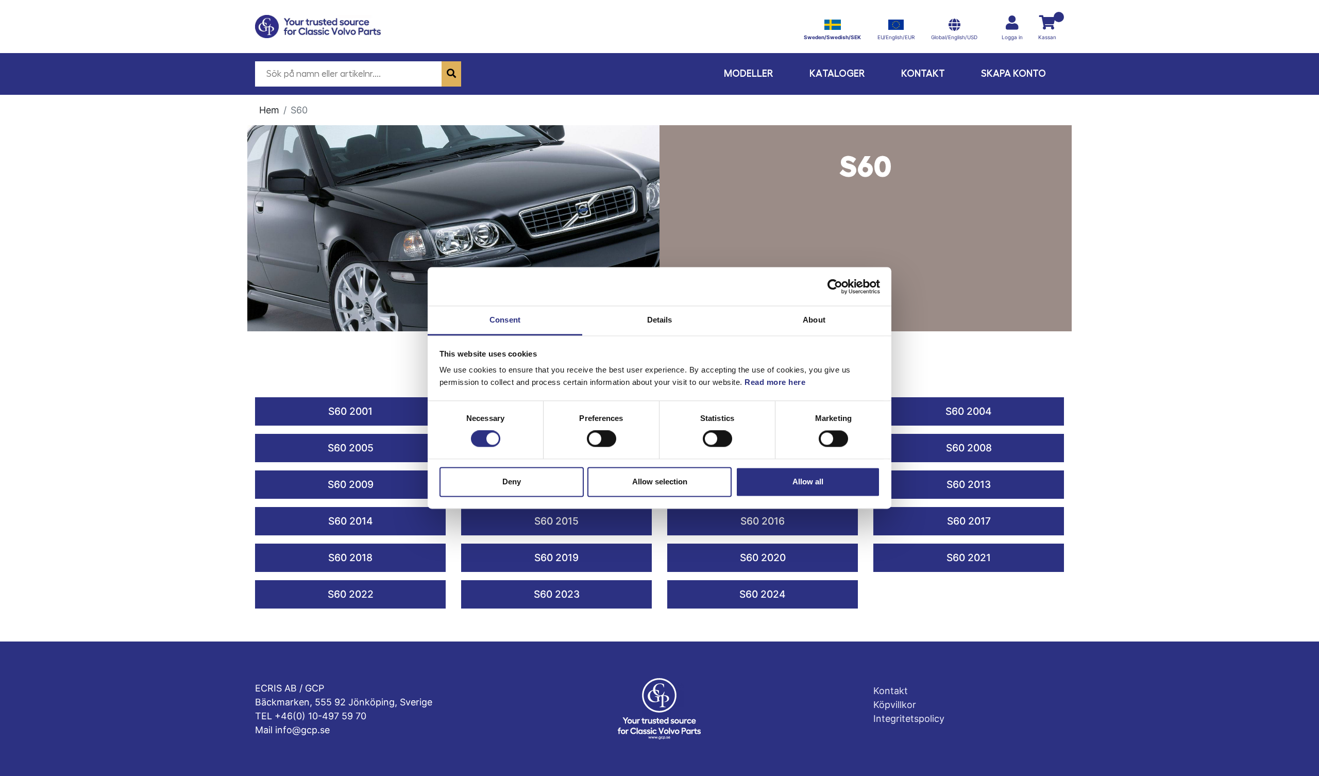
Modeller (748, 73)
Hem (269, 110)
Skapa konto (1013, 73)
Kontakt (923, 73)
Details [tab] (659, 319)
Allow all (807, 481)
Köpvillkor (894, 704)
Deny (511, 481)
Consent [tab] (504, 319)
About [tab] (814, 319)
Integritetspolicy (908, 718)
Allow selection (659, 481)
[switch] (601, 439)
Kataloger (837, 73)
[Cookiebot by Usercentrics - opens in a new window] (835, 286)
